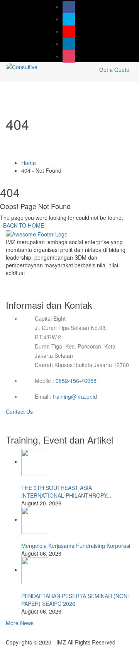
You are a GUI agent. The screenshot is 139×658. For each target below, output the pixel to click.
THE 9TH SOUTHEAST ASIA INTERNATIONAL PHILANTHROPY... (66, 491)
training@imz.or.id (75, 396)
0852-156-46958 (76, 380)
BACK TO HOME (22, 225)
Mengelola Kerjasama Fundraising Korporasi (75, 545)
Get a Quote (114, 69)
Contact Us (20, 411)
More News (20, 623)
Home (28, 163)
